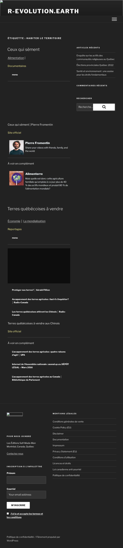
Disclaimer (58, 433)
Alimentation (16, 58)
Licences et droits (62, 463)
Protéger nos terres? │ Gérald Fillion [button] (31, 290)
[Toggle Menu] (114, 19)
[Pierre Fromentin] (39, 147)
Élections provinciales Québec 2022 (95, 65)
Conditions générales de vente (68, 421)
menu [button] (15, 74)
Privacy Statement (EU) (65, 451)
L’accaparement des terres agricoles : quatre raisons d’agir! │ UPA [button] (39, 353)
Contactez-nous (15, 453)
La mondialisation (34, 221)
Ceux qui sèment (23, 49)
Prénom (11, 473)
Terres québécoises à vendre (35, 208)
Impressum (58, 445)
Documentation (61, 439)
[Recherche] (104, 107)
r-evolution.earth (43, 11)
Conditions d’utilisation (64, 457)
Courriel (25, 503)
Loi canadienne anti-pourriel (67, 469)
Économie (14, 221)
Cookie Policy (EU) (62, 427)
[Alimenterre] (39, 180)
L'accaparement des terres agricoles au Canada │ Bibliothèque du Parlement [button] (37, 378)
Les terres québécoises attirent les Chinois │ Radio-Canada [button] (39, 313)
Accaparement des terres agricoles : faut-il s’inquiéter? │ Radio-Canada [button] (40, 301)
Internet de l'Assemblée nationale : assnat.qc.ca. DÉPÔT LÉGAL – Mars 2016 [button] (40, 366)
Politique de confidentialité (66, 475)
